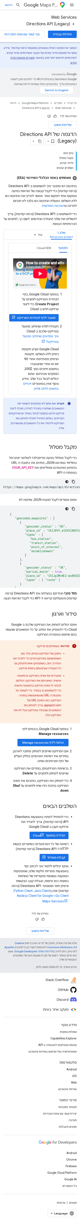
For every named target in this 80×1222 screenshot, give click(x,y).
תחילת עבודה (62, 34)
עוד (40, 235)
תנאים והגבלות (68, 1126)
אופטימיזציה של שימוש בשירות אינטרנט (53, 1051)
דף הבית (72, 103)
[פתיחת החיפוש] (18, 4)
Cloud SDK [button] (44, 248)
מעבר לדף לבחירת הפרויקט (36, 318)
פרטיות (61, 1202)
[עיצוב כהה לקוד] (67, 481)
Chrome (71, 1159)
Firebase (71, 1166)
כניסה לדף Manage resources (43, 742)
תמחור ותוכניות (67, 1107)
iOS (74, 1076)
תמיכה (73, 1120)
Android (71, 1069)
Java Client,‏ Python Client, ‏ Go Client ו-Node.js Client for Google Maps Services (40, 896)
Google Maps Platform (35, 103)
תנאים (73, 1202)
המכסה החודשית (53, 206)
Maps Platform (49, 5)
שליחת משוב (63, 125)
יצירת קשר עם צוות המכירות (60, 1113)
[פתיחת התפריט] (72, 5)
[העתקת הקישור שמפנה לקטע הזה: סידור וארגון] (48, 614)
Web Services (64, 17)
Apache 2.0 (11, 947)
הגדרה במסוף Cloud (49, 835)
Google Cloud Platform (62, 1172)
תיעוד (13, 103)
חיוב (36, 388)
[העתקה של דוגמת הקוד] (73, 481)
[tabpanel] (40, 338)
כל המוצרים (69, 1185)
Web (74, 1082)
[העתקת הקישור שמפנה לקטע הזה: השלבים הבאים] (39, 806)
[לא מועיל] (49, 116)
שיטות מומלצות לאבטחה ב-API (57, 1045)
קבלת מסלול (56, 857)
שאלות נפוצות (68, 1031)
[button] (47, 178)
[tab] (61, 235)
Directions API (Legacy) (48, 23)
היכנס (8, 5)
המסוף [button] (63, 248)
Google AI (70, 1179)
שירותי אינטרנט (67, 1089)
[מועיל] (55, 116)
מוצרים (58, 103)
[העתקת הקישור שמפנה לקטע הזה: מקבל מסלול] (45, 447)
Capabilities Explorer (63, 1038)
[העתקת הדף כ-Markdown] (39, 141)
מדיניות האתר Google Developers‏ (34, 951)
